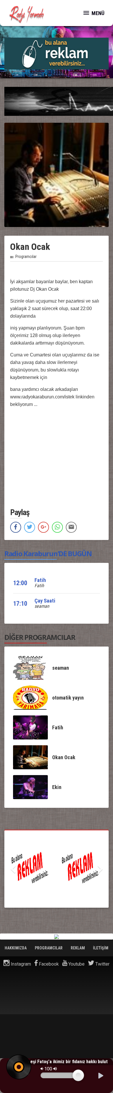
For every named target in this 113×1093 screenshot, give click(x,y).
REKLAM (78, 948)
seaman (41, 606)
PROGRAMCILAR (49, 948)
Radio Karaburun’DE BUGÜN (48, 553)
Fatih (40, 580)
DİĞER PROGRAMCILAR (39, 637)
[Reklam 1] (56, 869)
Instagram (20, 964)
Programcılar (26, 256)
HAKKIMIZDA (16, 948)
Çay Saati (44, 600)
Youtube (76, 964)
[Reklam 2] (56, 53)
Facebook (48, 964)
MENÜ (97, 13)
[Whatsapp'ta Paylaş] (57, 527)
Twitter (102, 964)
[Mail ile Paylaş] (71, 527)
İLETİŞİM (100, 948)
